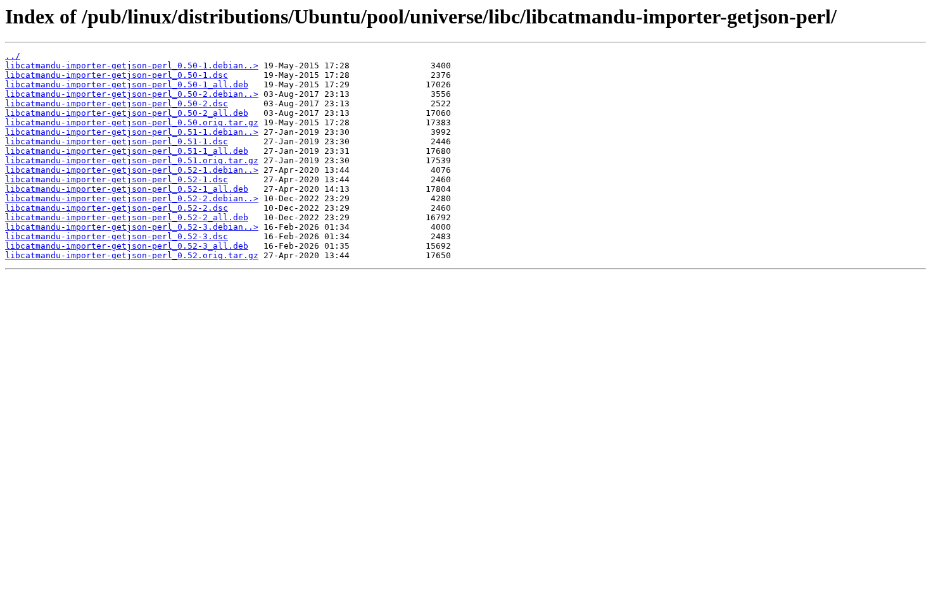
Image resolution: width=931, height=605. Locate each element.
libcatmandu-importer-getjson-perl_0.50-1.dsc (116, 75)
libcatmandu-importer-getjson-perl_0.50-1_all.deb (126, 84)
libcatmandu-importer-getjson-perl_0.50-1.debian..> (131, 65)
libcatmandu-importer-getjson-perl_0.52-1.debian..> (131, 170)
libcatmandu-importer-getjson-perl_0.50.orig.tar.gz (131, 122)
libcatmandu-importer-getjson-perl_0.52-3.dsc (116, 236)
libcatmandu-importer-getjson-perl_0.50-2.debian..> (131, 94)
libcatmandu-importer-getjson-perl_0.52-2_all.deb (126, 217)
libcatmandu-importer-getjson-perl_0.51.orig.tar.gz (131, 160)
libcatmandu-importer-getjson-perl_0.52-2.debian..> (131, 198)
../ (12, 56)
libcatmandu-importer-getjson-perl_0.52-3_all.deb (126, 246)
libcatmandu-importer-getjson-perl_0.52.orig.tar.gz (131, 255)
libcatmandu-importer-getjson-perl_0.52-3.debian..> (131, 227)
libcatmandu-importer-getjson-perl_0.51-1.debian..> (131, 132)
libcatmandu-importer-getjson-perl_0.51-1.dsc (116, 141)
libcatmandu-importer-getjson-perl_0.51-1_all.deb (126, 151)
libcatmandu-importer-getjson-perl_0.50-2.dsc (116, 103)
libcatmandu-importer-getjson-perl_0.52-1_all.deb (126, 189)
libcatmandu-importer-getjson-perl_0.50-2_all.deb (126, 113)
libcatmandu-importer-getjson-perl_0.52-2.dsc (116, 208)
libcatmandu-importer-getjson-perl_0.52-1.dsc (116, 179)
